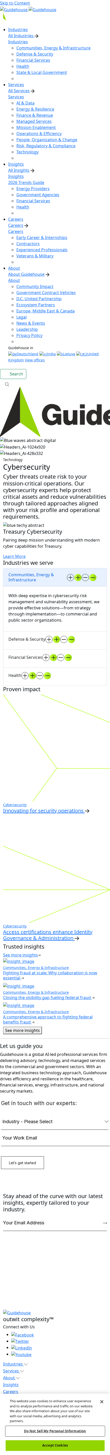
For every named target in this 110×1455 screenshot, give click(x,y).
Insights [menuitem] (16, 164)
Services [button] (11, 1371)
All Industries (21, 35)
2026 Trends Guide (26, 182)
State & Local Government (41, 72)
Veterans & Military (34, 256)
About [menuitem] (14, 268)
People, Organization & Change (46, 139)
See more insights (22, 1030)
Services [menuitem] (16, 84)
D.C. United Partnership (39, 299)
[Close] (101, 1401)
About (14, 280)
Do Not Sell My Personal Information (55, 1431)
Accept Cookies (55, 1445)
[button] (55, 384)
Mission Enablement (36, 127)
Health (22, 66)
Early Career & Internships (41, 237)
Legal (21, 317)
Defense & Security (34, 54)
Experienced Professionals (42, 250)
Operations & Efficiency (39, 133)
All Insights (18, 170)
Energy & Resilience (35, 109)
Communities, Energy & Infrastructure (53, 48)
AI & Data (25, 103)
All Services (19, 91)
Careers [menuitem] (15, 219)
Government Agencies (37, 195)
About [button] (9, 1378)
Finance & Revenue (34, 115)
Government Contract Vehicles (46, 292)
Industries (18, 42)
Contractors (28, 243)
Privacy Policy (29, 335)
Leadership (27, 329)
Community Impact (34, 286)
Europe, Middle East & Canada (45, 311)
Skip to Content (15, 3)
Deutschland (27, 353)
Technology (27, 152)
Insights (16, 176)
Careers (15, 225)
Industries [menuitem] (18, 29)
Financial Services (33, 60)
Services (16, 97)
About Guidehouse (26, 274)
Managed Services (34, 121)
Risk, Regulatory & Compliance (45, 146)
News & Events (30, 323)
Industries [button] (13, 1364)
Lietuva (69, 353)
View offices (35, 360)
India (51, 353)
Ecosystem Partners (35, 305)
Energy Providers (33, 188)
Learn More (14, 556)
